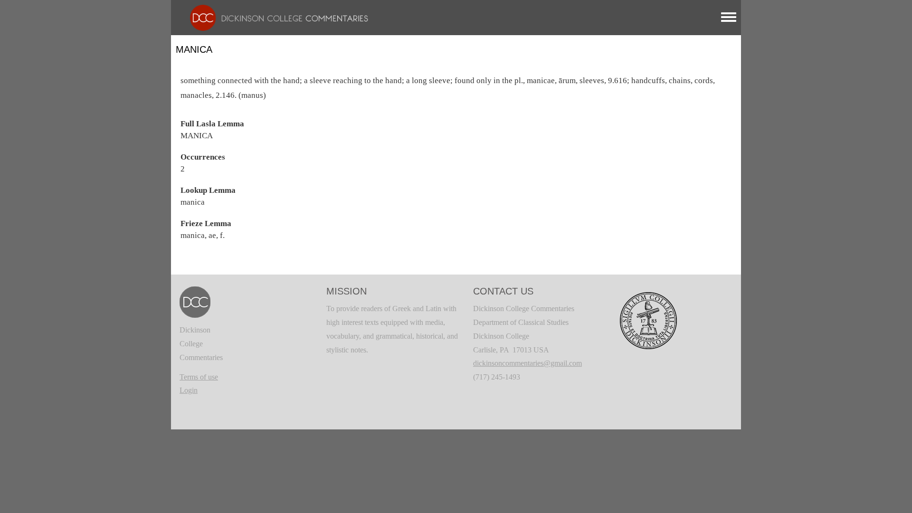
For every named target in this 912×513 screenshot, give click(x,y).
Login (189, 390)
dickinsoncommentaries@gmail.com (527, 363)
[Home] (274, 17)
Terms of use (199, 377)
